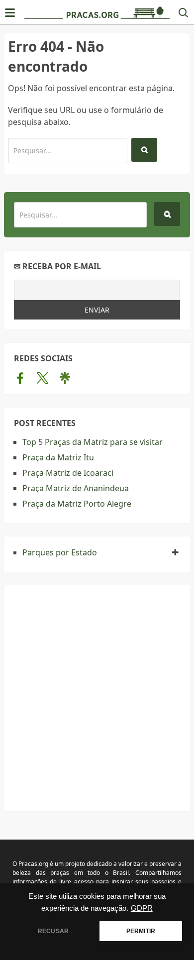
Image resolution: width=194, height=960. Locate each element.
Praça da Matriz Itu (58, 457)
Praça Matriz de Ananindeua (75, 488)
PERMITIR (140, 931)
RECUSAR (53, 931)
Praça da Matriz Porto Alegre (76, 503)
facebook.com (20, 377)
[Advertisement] (97, 692)
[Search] (144, 150)
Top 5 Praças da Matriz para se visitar (92, 441)
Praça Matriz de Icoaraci (67, 472)
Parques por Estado (59, 552)
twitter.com (42, 377)
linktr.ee (65, 377)
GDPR (142, 908)
